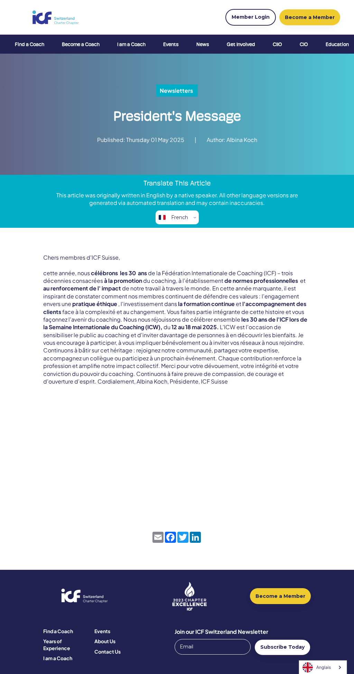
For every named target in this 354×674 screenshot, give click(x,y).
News (202, 44)
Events (171, 44)
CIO (304, 44)
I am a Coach (131, 44)
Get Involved (241, 44)
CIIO (277, 44)
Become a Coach (81, 44)
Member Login (251, 17)
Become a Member (280, 596)
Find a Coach (29, 44)
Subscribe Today (282, 647)
